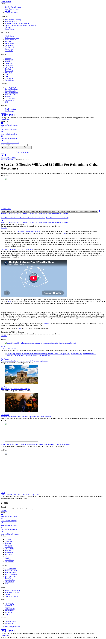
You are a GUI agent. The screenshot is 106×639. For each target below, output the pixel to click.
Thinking (8, 61)
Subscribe (13, 158)
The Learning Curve (11, 93)
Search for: (4, 145)
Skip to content (6, 2)
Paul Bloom (9, 45)
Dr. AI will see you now (9, 348)
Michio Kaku (9, 36)
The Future (8, 73)
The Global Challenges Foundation (28, 231)
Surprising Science (7, 159)
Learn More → (6, 119)
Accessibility (9, 612)
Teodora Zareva (6, 209)
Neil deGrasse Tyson (12, 38)
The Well (8, 96)
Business (8, 58)
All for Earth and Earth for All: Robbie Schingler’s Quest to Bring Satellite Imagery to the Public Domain (35, 444)
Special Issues (9, 80)
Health (7, 76)
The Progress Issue (11, 21)
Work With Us (9, 605)
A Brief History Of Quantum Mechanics (18, 23)
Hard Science (9, 78)
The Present (9, 71)
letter (64, 233)
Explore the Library (11, 13)
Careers (7, 614)
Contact (7, 607)
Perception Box (10, 98)
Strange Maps (9, 100)
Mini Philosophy (10, 91)
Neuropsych (9, 60)
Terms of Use (9, 610)
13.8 (6, 102)
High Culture (9, 67)
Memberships (9, 111)
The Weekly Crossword (12, 627)
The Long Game (10, 94)
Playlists (7, 11)
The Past (8, 69)
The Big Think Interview (13, 7)
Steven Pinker (9, 43)
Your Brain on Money (12, 9)
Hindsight (8, 27)
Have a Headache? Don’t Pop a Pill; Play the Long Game (20, 494)
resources (47, 323)
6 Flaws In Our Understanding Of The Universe (20, 25)
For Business (5, 158)
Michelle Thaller (10, 40)
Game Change (9, 29)
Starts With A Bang (11, 89)
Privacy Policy (9, 609)
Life (6, 74)
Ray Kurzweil (9, 47)
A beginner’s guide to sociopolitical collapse (15, 389)
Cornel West (9, 49)
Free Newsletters (10, 109)
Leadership (8, 63)
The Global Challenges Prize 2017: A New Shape (17, 249)
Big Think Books (10, 87)
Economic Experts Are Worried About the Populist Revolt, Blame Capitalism (26, 417)
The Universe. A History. (13, 20)
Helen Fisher (9, 51)
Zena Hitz (8, 41)
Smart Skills (9, 65)
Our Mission (9, 603)
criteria (9, 301)
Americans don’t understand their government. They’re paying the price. (24, 361)
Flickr (19, 328)
